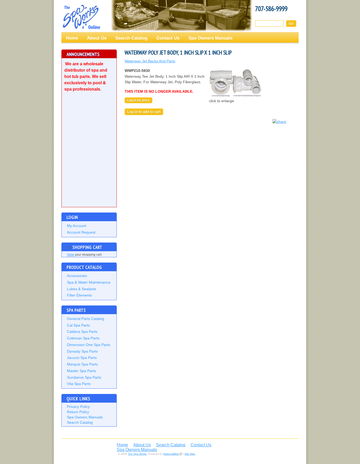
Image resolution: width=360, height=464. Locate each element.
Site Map (189, 453)
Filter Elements (79, 295)
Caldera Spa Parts (82, 331)
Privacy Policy (78, 406)
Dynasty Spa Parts (82, 351)
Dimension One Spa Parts (88, 345)
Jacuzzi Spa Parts (82, 358)
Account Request (81, 232)
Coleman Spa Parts (83, 338)
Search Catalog (131, 38)
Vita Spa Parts (79, 384)
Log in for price (138, 100)
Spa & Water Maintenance (88, 282)
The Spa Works (81, 17)
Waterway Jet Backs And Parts (150, 61)
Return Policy (78, 412)
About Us (96, 38)
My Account (76, 226)
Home (72, 38)
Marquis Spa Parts (82, 364)
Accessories (77, 276)
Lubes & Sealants (81, 289)
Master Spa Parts (81, 371)
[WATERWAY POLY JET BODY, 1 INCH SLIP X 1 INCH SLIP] (235, 97)
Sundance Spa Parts (84, 377)
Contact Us (167, 38)
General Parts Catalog (85, 319)
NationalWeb (171, 453)
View (70, 254)
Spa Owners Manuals (210, 38)
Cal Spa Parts (78, 325)
